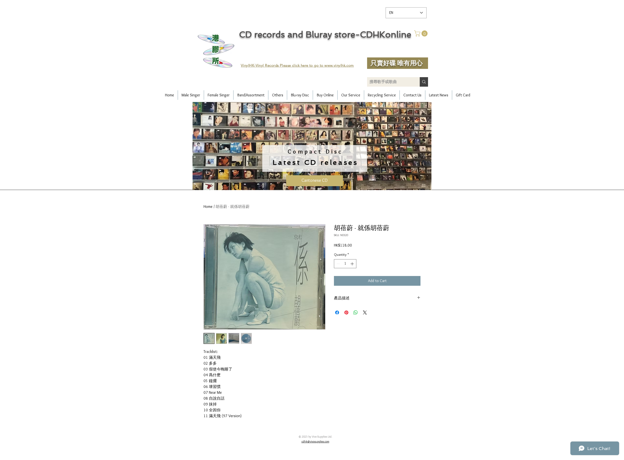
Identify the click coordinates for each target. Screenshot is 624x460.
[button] (421, 33)
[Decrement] (338, 263)
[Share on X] (365, 312)
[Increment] (353, 263)
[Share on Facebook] (337, 312)
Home (208, 206)
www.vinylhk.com (339, 65)
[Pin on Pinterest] (346, 312)
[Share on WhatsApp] (356, 312)
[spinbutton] (345, 263)
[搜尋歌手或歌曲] (424, 82)
